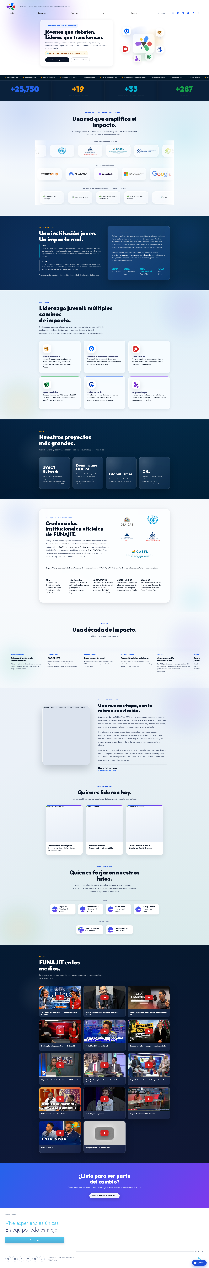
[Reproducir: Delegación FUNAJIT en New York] (105, 1133)
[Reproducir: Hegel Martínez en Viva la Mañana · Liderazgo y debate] (105, 997)
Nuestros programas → (57, 60)
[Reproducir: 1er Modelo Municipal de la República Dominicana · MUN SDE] (60, 997)
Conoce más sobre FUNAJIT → (104, 1196)
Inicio (12, 13)
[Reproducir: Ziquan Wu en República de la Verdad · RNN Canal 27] (60, 1065)
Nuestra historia (80, 60)
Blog (104, 13)
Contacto (134, 13)
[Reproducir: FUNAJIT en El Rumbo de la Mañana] (60, 1099)
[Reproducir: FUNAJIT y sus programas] (105, 1099)
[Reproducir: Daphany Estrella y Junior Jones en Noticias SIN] (60, 1031)
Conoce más (35, 1240)
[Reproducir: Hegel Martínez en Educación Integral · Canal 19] (149, 1065)
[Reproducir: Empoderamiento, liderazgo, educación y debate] (149, 1031)
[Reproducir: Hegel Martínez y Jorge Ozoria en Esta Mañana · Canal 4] (105, 1065)
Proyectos (74, 13)
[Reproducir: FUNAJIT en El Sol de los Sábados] (105, 1031)
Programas (42, 13)
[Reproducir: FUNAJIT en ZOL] (60, 1133)
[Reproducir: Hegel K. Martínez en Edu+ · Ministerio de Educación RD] (149, 997)
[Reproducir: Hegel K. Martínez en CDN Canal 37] (149, 1099)
